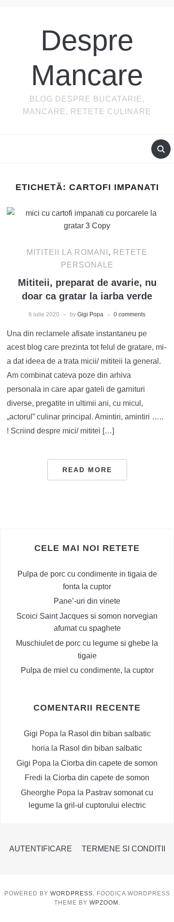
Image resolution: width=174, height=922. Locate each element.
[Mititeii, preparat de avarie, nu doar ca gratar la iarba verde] (87, 219)
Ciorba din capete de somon (109, 763)
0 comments (129, 314)
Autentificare (40, 849)
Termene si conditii (123, 849)
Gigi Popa (90, 314)
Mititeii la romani (67, 252)
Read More (87, 470)
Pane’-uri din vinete (87, 601)
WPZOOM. (104, 902)
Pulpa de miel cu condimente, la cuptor (87, 670)
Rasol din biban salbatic (109, 733)
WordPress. (72, 893)
